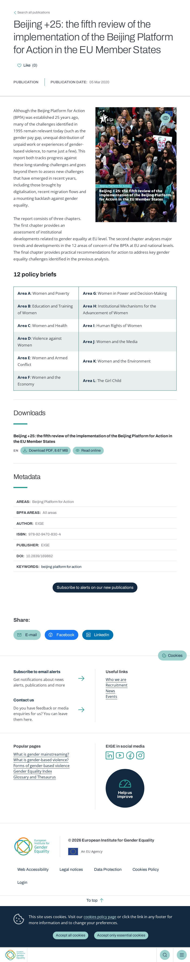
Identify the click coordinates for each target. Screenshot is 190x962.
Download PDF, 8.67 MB (48, 450)
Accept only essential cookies (121, 935)
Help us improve (125, 794)
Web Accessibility (33, 869)
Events (111, 696)
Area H (89, 306)
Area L (89, 380)
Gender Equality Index (32, 771)
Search (165, 955)
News (110, 690)
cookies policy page (100, 917)
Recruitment (116, 685)
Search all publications (33, 12)
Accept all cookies (70, 935)
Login (22, 882)
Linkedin (110, 755)
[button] (27, 635)
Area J (89, 341)
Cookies (175, 655)
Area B (24, 306)
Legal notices (71, 869)
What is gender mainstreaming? (41, 754)
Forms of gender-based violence (41, 765)
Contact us (23, 700)
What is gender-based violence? (41, 759)
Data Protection (108, 869)
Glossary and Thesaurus (34, 777)
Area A (24, 293)
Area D (24, 338)
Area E (24, 357)
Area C (24, 325)
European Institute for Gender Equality (15, 955)
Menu (182, 955)
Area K (89, 361)
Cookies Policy (146, 869)
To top (92, 900)
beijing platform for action (61, 567)
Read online (91, 450)
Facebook (130, 755)
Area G (89, 293)
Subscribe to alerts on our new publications (95, 587)
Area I (89, 325)
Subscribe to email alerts (36, 672)
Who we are (116, 679)
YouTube (120, 755)
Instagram (140, 755)
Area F (24, 377)
